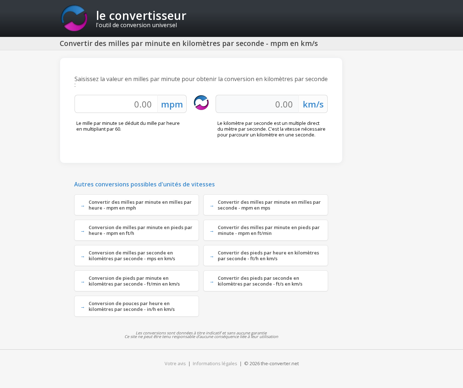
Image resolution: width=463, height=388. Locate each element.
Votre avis (175, 363)
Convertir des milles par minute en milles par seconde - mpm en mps (269, 205)
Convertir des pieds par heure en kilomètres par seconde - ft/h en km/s (268, 255)
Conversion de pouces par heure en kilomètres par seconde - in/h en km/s (132, 306)
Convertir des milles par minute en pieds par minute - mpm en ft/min (269, 230)
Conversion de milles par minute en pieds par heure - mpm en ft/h (140, 230)
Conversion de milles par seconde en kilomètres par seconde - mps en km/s (132, 255)
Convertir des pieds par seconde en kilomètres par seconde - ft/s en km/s (260, 281)
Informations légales (215, 363)
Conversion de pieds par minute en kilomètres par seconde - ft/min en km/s (134, 281)
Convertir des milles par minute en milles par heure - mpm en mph (140, 205)
